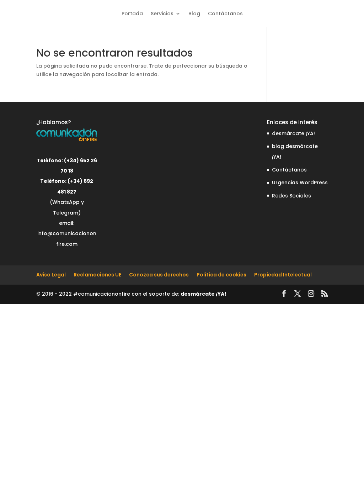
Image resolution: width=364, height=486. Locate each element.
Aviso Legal (51, 274)
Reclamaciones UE (97, 274)
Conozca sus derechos (159, 274)
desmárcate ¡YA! (293, 133)
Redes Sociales (291, 195)
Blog (194, 13)
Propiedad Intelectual (283, 274)
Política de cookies (221, 274)
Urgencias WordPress (300, 182)
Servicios (162, 13)
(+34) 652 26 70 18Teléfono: (68, 171)
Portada (132, 13)
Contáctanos (225, 13)
